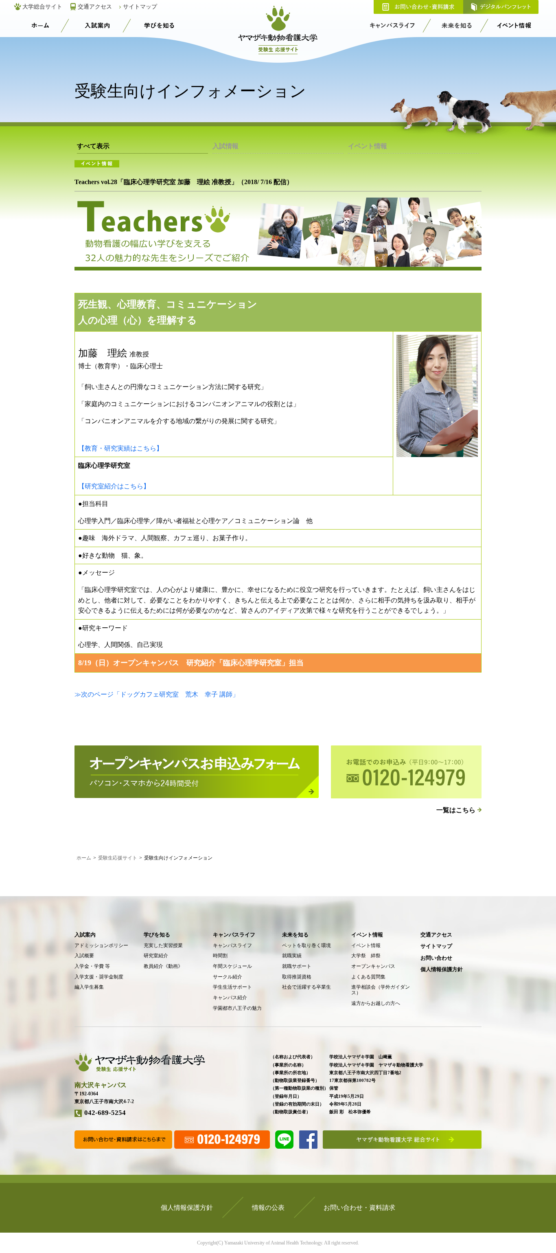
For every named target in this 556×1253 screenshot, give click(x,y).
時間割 (220, 955)
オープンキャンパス (373, 966)
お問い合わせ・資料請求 (418, 7)
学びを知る (159, 25)
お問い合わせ (436, 958)
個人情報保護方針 (441, 969)
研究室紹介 (156, 955)
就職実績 (292, 955)
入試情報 (225, 146)
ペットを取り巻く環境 (306, 945)
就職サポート (296, 966)
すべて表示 (93, 146)
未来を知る (456, 25)
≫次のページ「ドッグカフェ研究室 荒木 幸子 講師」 (156, 694)
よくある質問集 (368, 977)
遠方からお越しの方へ (375, 1003)
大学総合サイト (42, 7)
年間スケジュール (232, 966)
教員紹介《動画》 (163, 966)
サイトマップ (140, 7)
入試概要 (84, 955)
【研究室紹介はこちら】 (114, 486)
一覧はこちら (455, 810)
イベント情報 (514, 25)
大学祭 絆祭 (366, 955)
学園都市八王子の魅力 (237, 1008)
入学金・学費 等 (92, 966)
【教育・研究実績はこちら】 (120, 448)
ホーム (84, 858)
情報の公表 (268, 1207)
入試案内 (97, 25)
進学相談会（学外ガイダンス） (380, 990)
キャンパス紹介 (230, 997)
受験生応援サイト (39, 25)
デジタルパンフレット (500, 7)
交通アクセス (95, 7)
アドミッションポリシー (101, 945)
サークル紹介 (227, 977)
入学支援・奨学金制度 (98, 977)
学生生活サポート (232, 987)
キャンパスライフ (393, 25)
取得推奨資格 (296, 977)
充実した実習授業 (163, 945)
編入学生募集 (89, 987)
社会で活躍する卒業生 (306, 987)
